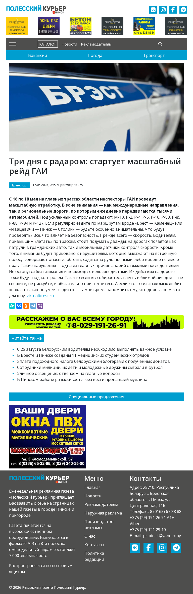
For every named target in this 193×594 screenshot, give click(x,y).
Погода (95, 55)
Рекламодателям (96, 44)
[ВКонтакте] (19, 306)
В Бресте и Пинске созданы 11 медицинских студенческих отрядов (83, 355)
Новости (69, 44)
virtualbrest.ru (40, 295)
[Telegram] (33, 306)
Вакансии (37, 55)
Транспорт (154, 55)
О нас (89, 536)
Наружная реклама (103, 513)
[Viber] (40, 306)
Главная (92, 487)
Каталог (47, 44)
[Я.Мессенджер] (12, 306)
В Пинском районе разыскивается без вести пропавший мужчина (82, 379)
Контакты (94, 544)
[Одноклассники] (26, 306)
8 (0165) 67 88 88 (165, 511)
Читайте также (27, 338)
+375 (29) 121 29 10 (148, 529)
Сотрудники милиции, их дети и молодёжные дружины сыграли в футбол (90, 367)
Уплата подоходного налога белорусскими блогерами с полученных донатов (93, 361)
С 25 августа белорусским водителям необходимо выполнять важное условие (94, 349)
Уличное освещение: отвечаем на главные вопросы (68, 373)
